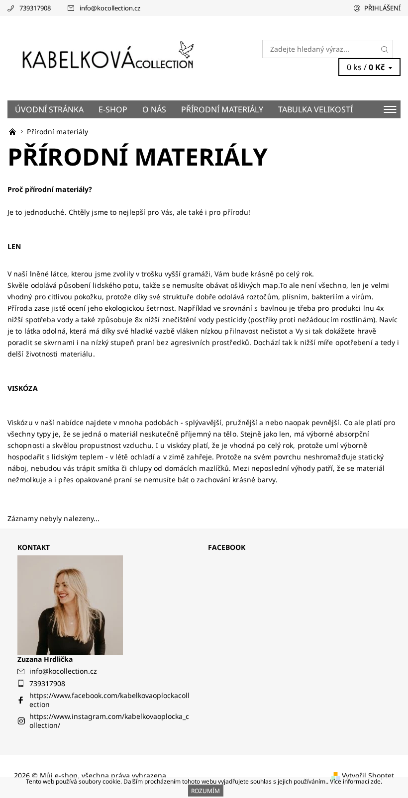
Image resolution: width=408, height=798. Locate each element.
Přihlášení (382, 7)
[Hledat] (385, 49)
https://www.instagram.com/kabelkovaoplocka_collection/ (109, 720)
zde (376, 781)
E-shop (113, 109)
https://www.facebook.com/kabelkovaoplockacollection (109, 700)
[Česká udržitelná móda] (13, 131)
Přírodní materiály (222, 109)
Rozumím (205, 791)
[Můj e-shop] (105, 57)
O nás (154, 109)
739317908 (35, 7)
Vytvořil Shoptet (368, 775)
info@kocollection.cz (110, 7)
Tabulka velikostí (315, 109)
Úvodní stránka (49, 109)
